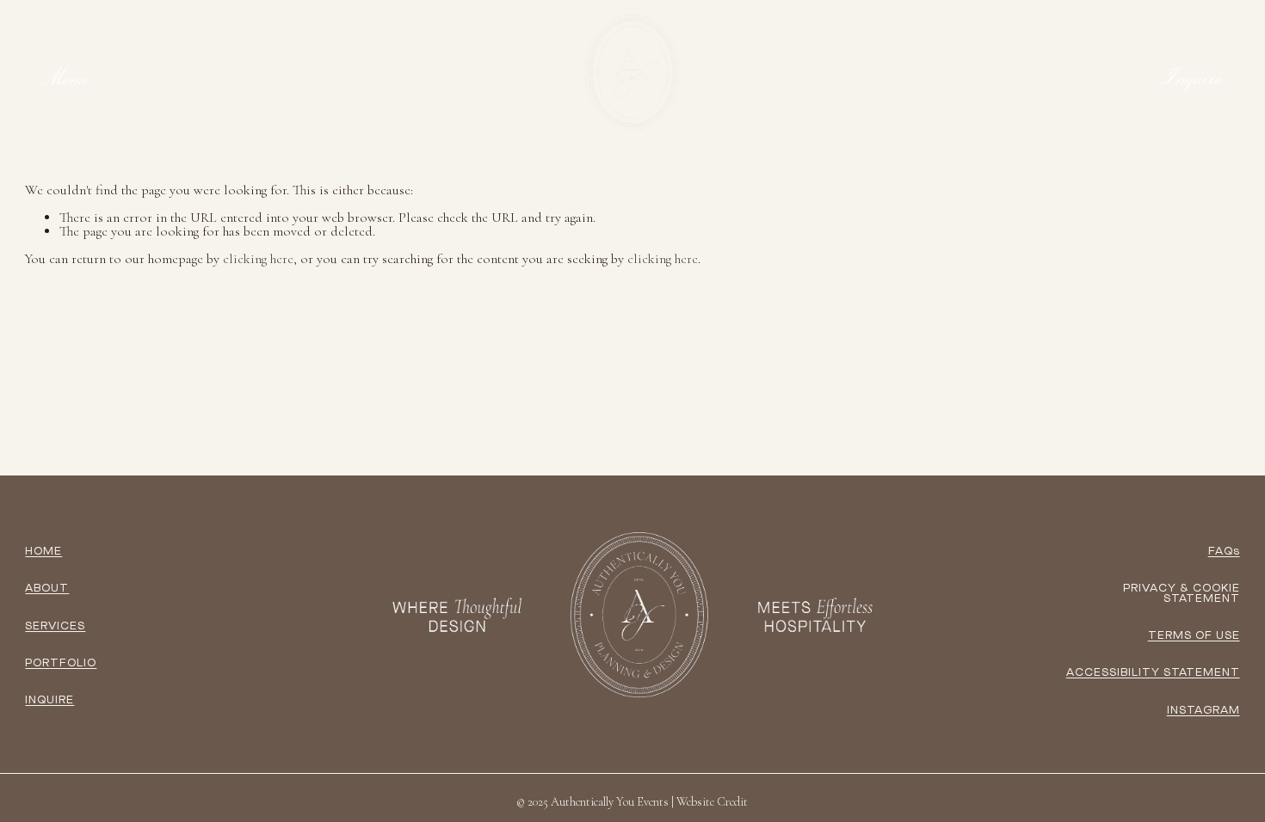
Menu (66, 77)
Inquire (1190, 77)
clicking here (258, 258)
